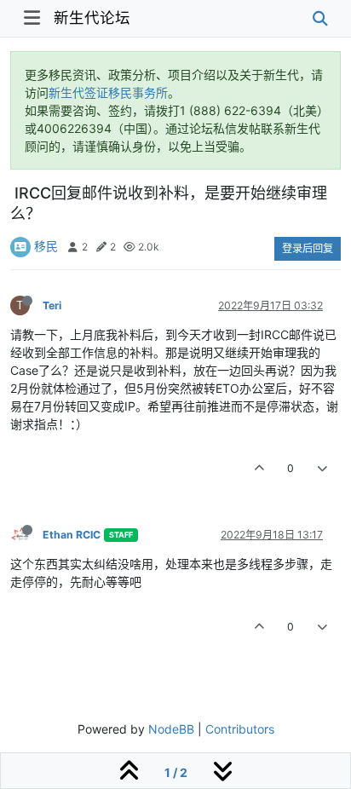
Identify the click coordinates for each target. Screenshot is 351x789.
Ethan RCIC (72, 534)
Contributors (239, 729)
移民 (46, 246)
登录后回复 (307, 248)
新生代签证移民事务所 (108, 92)
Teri (52, 305)
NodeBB (171, 729)
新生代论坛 (92, 17)
